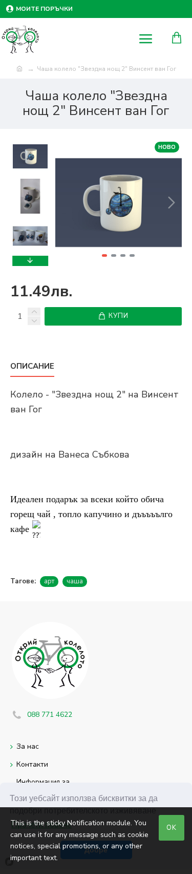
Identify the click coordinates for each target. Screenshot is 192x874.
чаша (75, 581)
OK (171, 827)
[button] (65, 202)
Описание (32, 366)
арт (49, 581)
